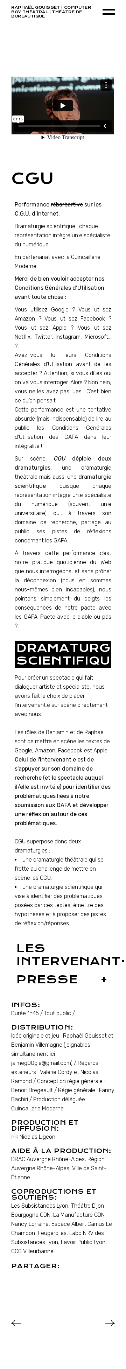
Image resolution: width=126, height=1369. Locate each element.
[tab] (63, 654)
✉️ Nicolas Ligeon (33, 1136)
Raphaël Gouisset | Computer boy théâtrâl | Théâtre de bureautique (51, 12)
